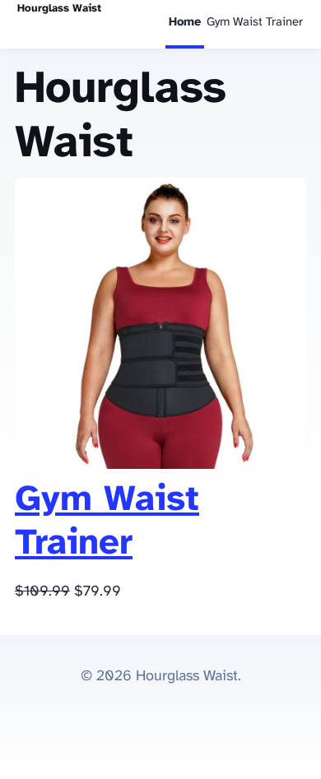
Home (185, 22)
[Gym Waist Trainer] (160, 465)
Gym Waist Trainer (255, 22)
